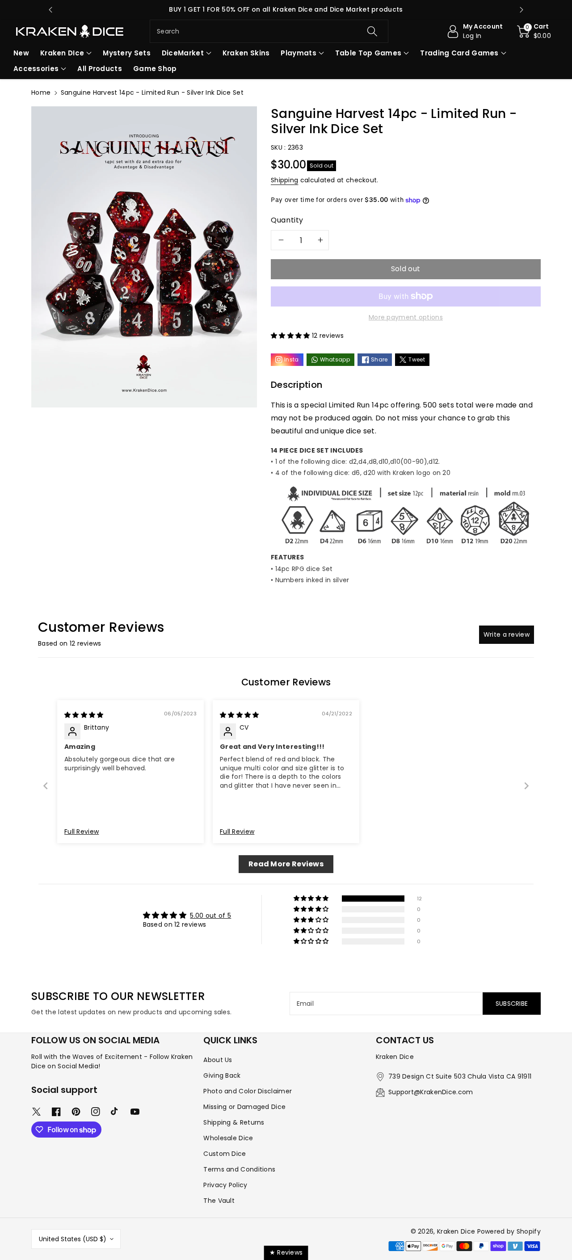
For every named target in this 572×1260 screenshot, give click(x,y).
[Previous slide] (50, 10)
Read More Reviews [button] (286, 864)
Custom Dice (224, 1153)
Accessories (36, 68)
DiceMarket (183, 53)
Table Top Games (368, 53)
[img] (84, 714)
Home (40, 92)
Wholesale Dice (228, 1138)
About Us (217, 1059)
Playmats (298, 53)
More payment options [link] (406, 317)
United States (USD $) (72, 1239)
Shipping (284, 180)
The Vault (219, 1200)
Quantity (287, 220)
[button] (534, 31)
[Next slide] (521, 10)
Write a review (507, 634)
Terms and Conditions (239, 1169)
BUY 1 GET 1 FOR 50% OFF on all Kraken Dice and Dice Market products (286, 9)
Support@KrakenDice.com (430, 1092)
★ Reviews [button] (286, 1252)
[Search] (371, 31)
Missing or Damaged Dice (244, 1106)
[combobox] (269, 31)
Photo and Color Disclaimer (247, 1091)
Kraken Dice (456, 1231)
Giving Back (221, 1075)
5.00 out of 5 (210, 915)
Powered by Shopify (509, 1231)
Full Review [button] (81, 831)
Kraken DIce (62, 53)
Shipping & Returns (233, 1122)
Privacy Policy (225, 1184)
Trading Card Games (459, 53)
